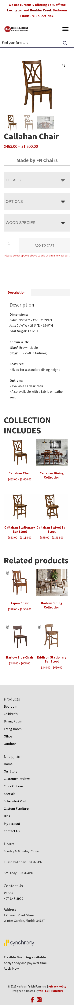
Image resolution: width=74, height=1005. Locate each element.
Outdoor (10, 743)
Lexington (15, 10)
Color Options (13, 786)
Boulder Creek (41, 10)
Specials (9, 794)
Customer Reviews (17, 778)
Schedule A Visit (15, 801)
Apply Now (11, 968)
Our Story (10, 771)
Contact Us (12, 831)
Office (8, 736)
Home (8, 764)
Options (14, 201)
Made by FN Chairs (37, 160)
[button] (63, 65)
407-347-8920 (13, 898)
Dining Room (13, 721)
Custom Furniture (16, 808)
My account (12, 823)
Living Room (13, 729)
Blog (7, 816)
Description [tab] (16, 292)
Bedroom (10, 706)
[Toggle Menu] (65, 29)
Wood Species (20, 223)
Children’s (11, 714)
